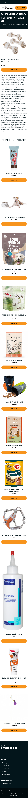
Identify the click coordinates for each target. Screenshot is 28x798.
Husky (5, 763)
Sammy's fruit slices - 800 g (14, 446)
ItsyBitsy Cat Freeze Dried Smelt (14, 360)
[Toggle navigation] (3, 7)
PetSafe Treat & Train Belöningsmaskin (14, 217)
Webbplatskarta (14, 795)
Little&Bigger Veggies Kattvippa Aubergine (14, 723)
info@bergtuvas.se (5, 2)
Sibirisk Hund (7, 768)
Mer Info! (14, 69)
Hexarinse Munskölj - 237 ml (14, 634)
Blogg (5, 771)
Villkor (12, 793)
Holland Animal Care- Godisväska (14, 402)
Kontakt (8, 793)
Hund (9, 59)
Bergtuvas (6, 765)
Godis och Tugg (15, 59)
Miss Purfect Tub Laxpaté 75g (14, 173)
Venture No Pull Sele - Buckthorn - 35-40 (14, 535)
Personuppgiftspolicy (20, 793)
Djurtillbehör (21, 7)
